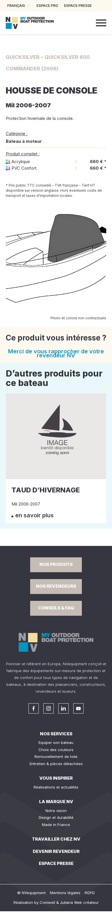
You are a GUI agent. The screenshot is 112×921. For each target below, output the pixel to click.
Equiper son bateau (56, 742)
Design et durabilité (56, 817)
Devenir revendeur (56, 851)
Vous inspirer (56, 778)
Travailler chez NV (56, 839)
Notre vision (56, 810)
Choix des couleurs (56, 749)
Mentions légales (65, 892)
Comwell (47, 902)
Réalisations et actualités (56, 787)
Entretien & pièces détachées (56, 763)
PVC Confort (23, 168)
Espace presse (56, 863)
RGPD (90, 892)
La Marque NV (56, 801)
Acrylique (20, 161)
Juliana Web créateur (79, 902)
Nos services (56, 733)
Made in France (56, 824)
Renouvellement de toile (56, 756)
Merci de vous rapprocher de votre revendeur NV (56, 353)
